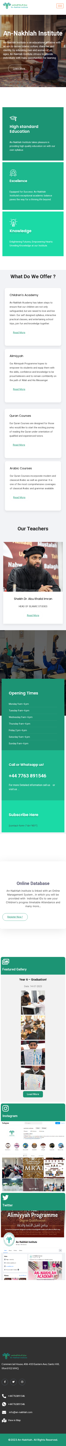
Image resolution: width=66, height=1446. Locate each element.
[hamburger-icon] (60, 6)
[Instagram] (22, 1382)
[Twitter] (13, 1382)
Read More (19, 332)
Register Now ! (15, 916)
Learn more (19, 68)
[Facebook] (5, 1382)
